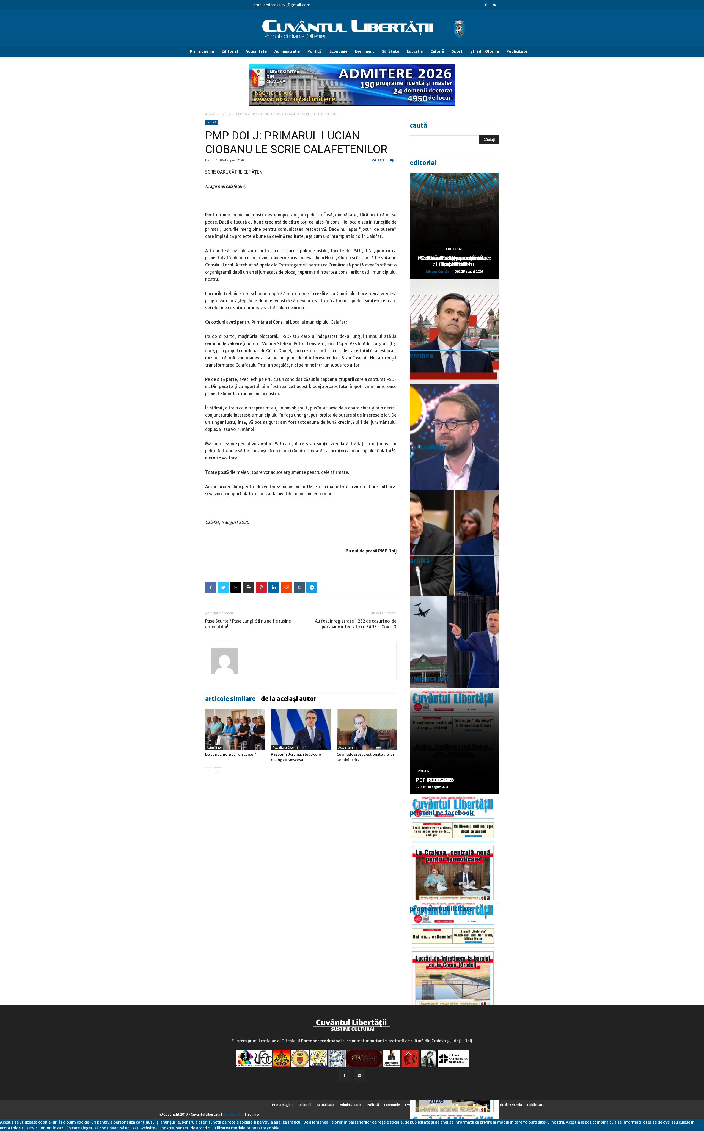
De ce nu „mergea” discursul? (230, 754)
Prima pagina (202, 51)
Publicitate (517, 51)
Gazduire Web (233, 1114)
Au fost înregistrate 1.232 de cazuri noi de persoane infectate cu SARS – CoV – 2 (356, 623)
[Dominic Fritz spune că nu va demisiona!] (454, 437)
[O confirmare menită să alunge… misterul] (454, 543)
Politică (314, 51)
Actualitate (256, 51)
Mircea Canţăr (437, 271)
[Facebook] (486, 5)
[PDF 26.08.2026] (454, 847)
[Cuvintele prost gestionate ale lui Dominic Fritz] (367, 729)
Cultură (437, 51)
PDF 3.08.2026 (433, 780)
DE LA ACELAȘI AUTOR (289, 698)
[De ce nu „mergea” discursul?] (235, 729)
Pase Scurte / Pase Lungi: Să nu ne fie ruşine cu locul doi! (248, 623)
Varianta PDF (429, 678)
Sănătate (390, 51)
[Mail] (495, 5)
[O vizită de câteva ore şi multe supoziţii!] (454, 649)
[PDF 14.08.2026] (454, 953)
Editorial (230, 51)
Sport (457, 51)
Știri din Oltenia (484, 51)
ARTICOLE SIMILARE (230, 698)
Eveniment (364, 51)
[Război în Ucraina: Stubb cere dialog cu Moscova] (301, 729)
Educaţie (415, 51)
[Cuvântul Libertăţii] (352, 28)
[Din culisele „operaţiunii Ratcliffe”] (454, 331)
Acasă (210, 114)
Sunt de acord (293, 1128)
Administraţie (287, 51)
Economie (338, 51)
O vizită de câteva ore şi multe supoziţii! (454, 261)
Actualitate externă (285, 747)
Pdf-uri (424, 771)
